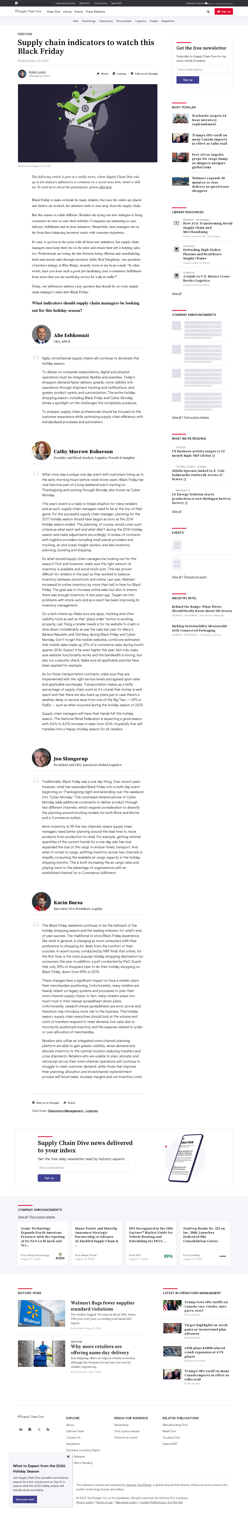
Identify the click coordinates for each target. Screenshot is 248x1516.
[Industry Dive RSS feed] (48, 1429)
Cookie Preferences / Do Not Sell (161, 1502)
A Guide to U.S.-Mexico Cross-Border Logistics (207, 278)
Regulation (168, 20)
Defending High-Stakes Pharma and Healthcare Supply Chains (202, 254)
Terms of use (104, 1502)
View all (176, 293)
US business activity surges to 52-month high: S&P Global (199, 453)
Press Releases (95, 11)
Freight (154, 20)
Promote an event (195, 577)
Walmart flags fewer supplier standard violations (103, 1306)
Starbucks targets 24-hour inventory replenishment (209, 119)
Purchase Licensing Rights (83, 1450)
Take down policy (126, 1502)
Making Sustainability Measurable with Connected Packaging (199, 628)
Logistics (140, 20)
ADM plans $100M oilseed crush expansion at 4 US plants (204, 1352)
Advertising (121, 1425)
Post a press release (196, 417)
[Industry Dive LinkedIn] (21, 1429)
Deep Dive (53, 11)
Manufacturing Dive (65, 3)
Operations (106, 20)
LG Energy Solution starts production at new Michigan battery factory (201, 498)
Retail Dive (85, 3)
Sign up (226, 11)
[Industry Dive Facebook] (30, 1429)
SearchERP (116, 3)
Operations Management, (66, 1111)
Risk (75, 20)
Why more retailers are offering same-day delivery (100, 1349)
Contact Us (73, 1437)
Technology (89, 20)
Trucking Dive (100, 3)
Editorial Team (75, 1431)
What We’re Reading (79, 1463)
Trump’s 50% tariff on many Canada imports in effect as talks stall (209, 139)
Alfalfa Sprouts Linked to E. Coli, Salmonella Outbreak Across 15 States (198, 475)
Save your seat (25, 1499)
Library (67, 11)
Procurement (124, 20)
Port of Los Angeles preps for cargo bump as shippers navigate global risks (209, 160)
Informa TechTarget (138, 1485)
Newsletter (73, 1444)
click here (105, 187)
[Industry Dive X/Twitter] (39, 1429)
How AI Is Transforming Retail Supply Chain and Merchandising (208, 227)
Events (79, 11)
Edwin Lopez (37, 72)
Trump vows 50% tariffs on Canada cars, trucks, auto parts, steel (206, 1306)
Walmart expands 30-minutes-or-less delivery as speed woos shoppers (210, 184)
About (70, 1425)
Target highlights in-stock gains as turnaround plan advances (205, 1329)
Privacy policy (85, 1502)
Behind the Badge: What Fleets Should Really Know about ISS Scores (202, 609)
